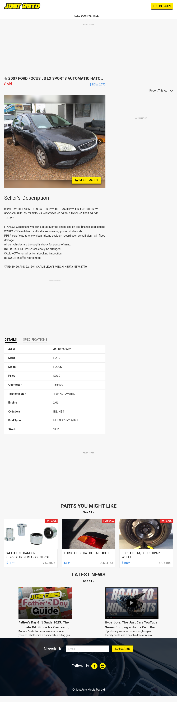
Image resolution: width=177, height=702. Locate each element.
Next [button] (100, 141)
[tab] (11, 340)
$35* (67, 563)
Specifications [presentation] (35, 339)
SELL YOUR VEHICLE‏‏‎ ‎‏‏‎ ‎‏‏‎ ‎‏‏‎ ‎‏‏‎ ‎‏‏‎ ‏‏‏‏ (88, 15)
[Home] (22, 6)
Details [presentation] (11, 339)
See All (87, 512)
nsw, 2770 (98, 84)
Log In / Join (162, 6)
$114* (10, 563)
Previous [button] (10, 141)
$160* (126, 563)
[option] (54, 141)
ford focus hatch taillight (86, 553)
